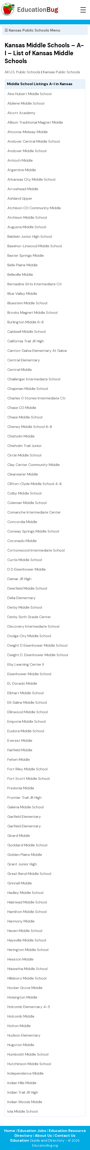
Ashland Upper (19, 198)
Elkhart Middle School (25, 693)
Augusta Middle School (26, 227)
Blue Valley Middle (22, 293)
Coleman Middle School (27, 502)
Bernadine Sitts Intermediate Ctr (34, 284)
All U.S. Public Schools (22, 72)
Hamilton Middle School (27, 911)
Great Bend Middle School (29, 873)
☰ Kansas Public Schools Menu (32, 30)
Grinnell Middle (19, 883)
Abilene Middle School (25, 103)
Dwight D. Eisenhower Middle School (37, 654)
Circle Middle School (24, 455)
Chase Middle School (24, 417)
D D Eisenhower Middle (26, 569)
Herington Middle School (27, 949)
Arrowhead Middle (22, 188)
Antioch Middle (20, 160)
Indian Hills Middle (21, 1082)
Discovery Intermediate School (33, 626)
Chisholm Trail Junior (24, 445)
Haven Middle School (24, 930)
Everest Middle (19, 740)
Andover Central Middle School (33, 141)
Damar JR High (19, 578)
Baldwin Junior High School (29, 236)
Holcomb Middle (20, 1016)
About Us (43, 1135)
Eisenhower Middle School (29, 673)
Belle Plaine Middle (22, 265)
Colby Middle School (24, 493)
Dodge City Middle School (29, 635)
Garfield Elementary (24, 816)
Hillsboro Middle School (26, 978)
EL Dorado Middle (22, 683)
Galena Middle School (25, 807)
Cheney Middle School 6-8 (29, 426)
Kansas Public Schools (61, 72)
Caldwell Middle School (26, 331)
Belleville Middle (20, 274)
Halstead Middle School (27, 902)
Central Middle (19, 369)
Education (19, 1140)
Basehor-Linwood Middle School (34, 246)
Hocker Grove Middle (24, 987)
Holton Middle (19, 1025)
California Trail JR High (25, 341)
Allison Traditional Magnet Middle (35, 122)
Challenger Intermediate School (33, 379)
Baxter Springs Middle (25, 255)
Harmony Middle (21, 921)
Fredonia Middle (20, 788)
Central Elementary (23, 360)
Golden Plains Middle (24, 854)
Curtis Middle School (24, 559)
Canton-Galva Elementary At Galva (37, 350)
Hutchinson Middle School (29, 1063)
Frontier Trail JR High (24, 797)
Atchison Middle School (27, 217)
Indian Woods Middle (24, 1101)
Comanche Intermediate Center (34, 512)
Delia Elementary (21, 597)
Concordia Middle (22, 521)
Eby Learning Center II (25, 664)
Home (9, 1130)
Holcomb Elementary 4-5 (28, 1006)
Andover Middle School (26, 150)
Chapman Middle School (27, 388)
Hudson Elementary (23, 1035)
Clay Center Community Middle (33, 464)
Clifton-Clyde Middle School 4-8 (34, 483)
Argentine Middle (21, 169)
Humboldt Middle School (27, 1054)
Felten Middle (18, 759)
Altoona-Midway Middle (27, 131)
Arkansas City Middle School (31, 179)
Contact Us (64, 1135)
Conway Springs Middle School (33, 531)
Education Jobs (32, 1130)
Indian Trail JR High (22, 1092)
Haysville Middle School (26, 940)
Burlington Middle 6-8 (25, 322)
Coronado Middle (22, 540)
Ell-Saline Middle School (27, 702)
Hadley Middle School (25, 892)
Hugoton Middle (20, 1044)
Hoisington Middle (22, 997)
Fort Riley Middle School (27, 769)
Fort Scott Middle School (28, 778)
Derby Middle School (24, 607)
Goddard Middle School (27, 845)
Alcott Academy (21, 112)
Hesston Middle (20, 959)
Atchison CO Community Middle (34, 208)
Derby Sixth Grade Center (29, 616)
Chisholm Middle (21, 436)
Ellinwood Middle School (27, 712)
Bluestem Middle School (27, 303)
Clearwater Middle (22, 474)
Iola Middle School (22, 1111)
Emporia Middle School (26, 721)
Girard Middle (18, 835)
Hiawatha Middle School (27, 968)
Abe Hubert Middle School (29, 93)
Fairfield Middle (19, 750)
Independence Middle (25, 1073)
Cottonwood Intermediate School (36, 550)
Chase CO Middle (21, 407)
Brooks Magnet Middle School (32, 312)
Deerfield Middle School (27, 588)
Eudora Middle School (25, 731)
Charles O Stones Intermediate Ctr (36, 398)
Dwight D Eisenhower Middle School (37, 645)
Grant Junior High (22, 864)
